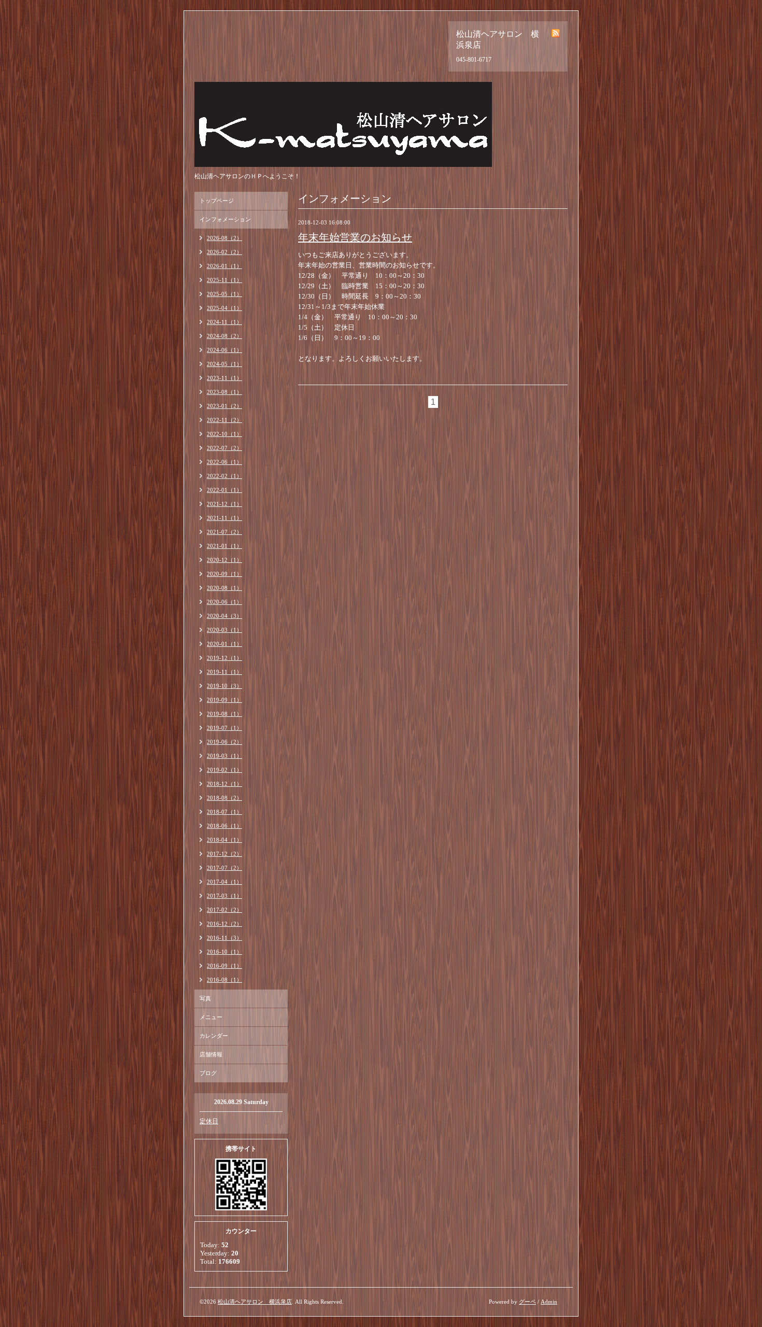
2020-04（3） (224, 616)
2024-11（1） (224, 322)
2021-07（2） (224, 532)
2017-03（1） (224, 896)
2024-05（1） (224, 364)
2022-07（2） (224, 448)
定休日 (209, 1121)
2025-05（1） (224, 294)
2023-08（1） (224, 392)
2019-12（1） (224, 658)
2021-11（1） (224, 518)
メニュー (211, 1017)
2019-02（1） (224, 770)
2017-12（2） (224, 854)
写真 (205, 998)
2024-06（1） (224, 350)
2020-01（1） (224, 644)
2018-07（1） (224, 812)
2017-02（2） (224, 910)
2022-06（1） (224, 462)
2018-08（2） (224, 798)
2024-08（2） (224, 336)
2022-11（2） (224, 420)
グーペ (527, 1301)
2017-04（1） (224, 882)
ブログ (208, 1073)
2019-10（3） (224, 686)
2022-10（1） (224, 434)
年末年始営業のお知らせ (355, 237)
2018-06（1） (224, 826)
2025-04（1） (224, 308)
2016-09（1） (224, 966)
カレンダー (214, 1036)
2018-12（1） (224, 784)
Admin (549, 1301)
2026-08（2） (224, 238)
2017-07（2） (224, 868)
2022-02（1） (224, 476)
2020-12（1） (224, 560)
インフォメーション (225, 219)
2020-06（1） (224, 602)
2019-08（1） (224, 714)
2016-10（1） (224, 952)
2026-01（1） (224, 266)
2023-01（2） (224, 406)
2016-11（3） (224, 938)
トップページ (217, 200)
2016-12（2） (224, 924)
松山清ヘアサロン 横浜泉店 (255, 1301)
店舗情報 (211, 1054)
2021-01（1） (224, 546)
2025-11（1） (224, 280)
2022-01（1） (224, 490)
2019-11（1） (224, 672)
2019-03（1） (224, 756)
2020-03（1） (224, 630)
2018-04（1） (224, 840)
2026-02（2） (224, 252)
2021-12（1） (224, 504)
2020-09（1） (224, 574)
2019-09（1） (224, 700)
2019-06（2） (224, 742)
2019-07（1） (224, 728)
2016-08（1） (224, 980)
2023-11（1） (224, 378)
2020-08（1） (224, 588)
